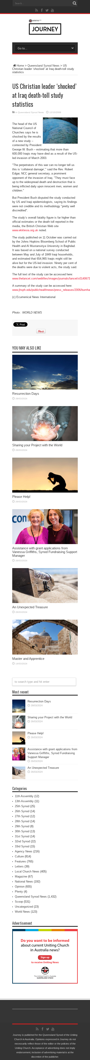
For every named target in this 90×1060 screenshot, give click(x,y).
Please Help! (21, 496)
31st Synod (22, 836)
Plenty (19, 891)
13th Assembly (24, 801)
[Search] (74, 3)
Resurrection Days (25, 393)
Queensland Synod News (43, 65)
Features (20, 861)
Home (20, 65)
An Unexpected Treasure (30, 607)
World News (22, 911)
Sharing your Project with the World (37, 445)
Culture (19, 856)
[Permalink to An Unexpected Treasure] (45, 602)
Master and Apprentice (28, 658)
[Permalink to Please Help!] (45, 491)
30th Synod (22, 831)
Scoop (19, 901)
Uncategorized (24, 906)
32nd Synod (22, 841)
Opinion (19, 886)
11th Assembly (24, 796)
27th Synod (22, 816)
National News (24, 881)
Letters (19, 866)
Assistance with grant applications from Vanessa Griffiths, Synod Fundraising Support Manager (44, 551)
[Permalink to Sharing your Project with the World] (45, 440)
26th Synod (22, 811)
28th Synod (22, 821)
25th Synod (22, 806)
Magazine (21, 876)
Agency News (23, 851)
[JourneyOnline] (45, 31)
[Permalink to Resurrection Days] (45, 388)
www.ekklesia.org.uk (25, 230)
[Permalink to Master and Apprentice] (45, 653)
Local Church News (27, 871)
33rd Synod (22, 846)
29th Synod (22, 826)
